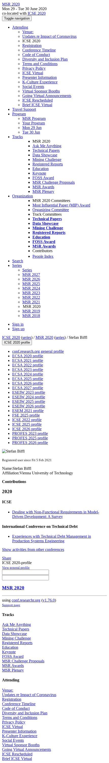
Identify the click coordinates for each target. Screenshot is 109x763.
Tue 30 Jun (31, 132)
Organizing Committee (50, 210)
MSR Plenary (43, 191)
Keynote (39, 173)
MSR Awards (43, 187)
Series (27, 270)
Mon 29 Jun (32, 127)
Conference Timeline (39, 50)
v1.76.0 (49, 600)
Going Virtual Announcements (46, 96)
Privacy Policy (34, 68)
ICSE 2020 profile (17, 342)
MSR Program (34, 118)
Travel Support (24, 109)
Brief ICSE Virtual (37, 105)
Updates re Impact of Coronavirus (49, 36)
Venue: (27, 32)
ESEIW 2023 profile (28, 392)
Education (40, 168)
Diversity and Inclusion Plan (45, 59)
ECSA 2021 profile (27, 360)
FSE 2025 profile (26, 415)
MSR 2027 (31, 274)
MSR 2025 (31, 284)
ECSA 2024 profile (27, 374)
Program (19, 114)
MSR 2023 (31, 293)
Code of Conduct (36, 54)
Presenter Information (39, 77)
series (26, 337)
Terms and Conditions (40, 64)
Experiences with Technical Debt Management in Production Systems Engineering (51, 538)
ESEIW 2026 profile (28, 406)
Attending (20, 27)
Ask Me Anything (46, 146)
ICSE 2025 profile (27, 424)
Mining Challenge (46, 159)
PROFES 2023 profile (30, 433)
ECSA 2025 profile (27, 379)
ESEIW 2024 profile (28, 397)
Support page (11, 605)
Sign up (18, 329)
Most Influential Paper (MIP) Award (61, 205)
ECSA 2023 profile (27, 369)
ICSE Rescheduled (37, 100)
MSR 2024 (31, 288)
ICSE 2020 (37, 13)
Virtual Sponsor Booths (41, 91)
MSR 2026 (31, 279)
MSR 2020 (44, 337)
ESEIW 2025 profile (28, 401)
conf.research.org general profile (38, 351)
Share (6, 558)
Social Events (33, 86)
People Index (42, 256)
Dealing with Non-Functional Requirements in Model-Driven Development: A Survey (55, 514)
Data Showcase (44, 155)
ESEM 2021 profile (28, 410)
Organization (22, 196)
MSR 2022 (31, 297)
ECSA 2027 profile (27, 388)
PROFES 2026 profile (30, 442)
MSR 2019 (31, 311)
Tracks (17, 137)
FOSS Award (43, 178)
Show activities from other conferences (33, 549)
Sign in (18, 324)
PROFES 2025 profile (30, 438)
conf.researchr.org (26, 600)
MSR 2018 (31, 315)
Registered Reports (47, 164)
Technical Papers (46, 150)
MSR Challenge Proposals (53, 182)
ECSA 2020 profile (27, 356)
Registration (32, 45)
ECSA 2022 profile (27, 365)
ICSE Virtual (32, 73)
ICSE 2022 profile (27, 420)
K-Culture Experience (40, 82)
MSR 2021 (31, 302)
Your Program (33, 123)
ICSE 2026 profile (27, 429)
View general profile (16, 567)
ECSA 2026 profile (27, 383)
